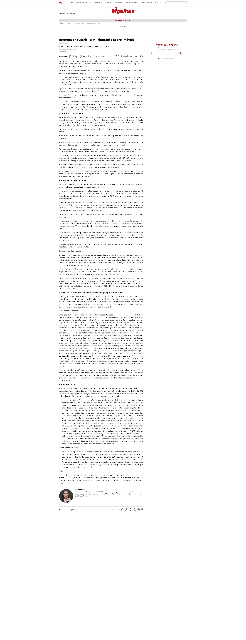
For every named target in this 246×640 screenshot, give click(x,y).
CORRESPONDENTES (146, 3)
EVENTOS (158, 3)
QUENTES (109, 3)
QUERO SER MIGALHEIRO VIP (167, 58)
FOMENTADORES (131, 3)
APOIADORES (119, 3)
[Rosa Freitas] (66, 503)
